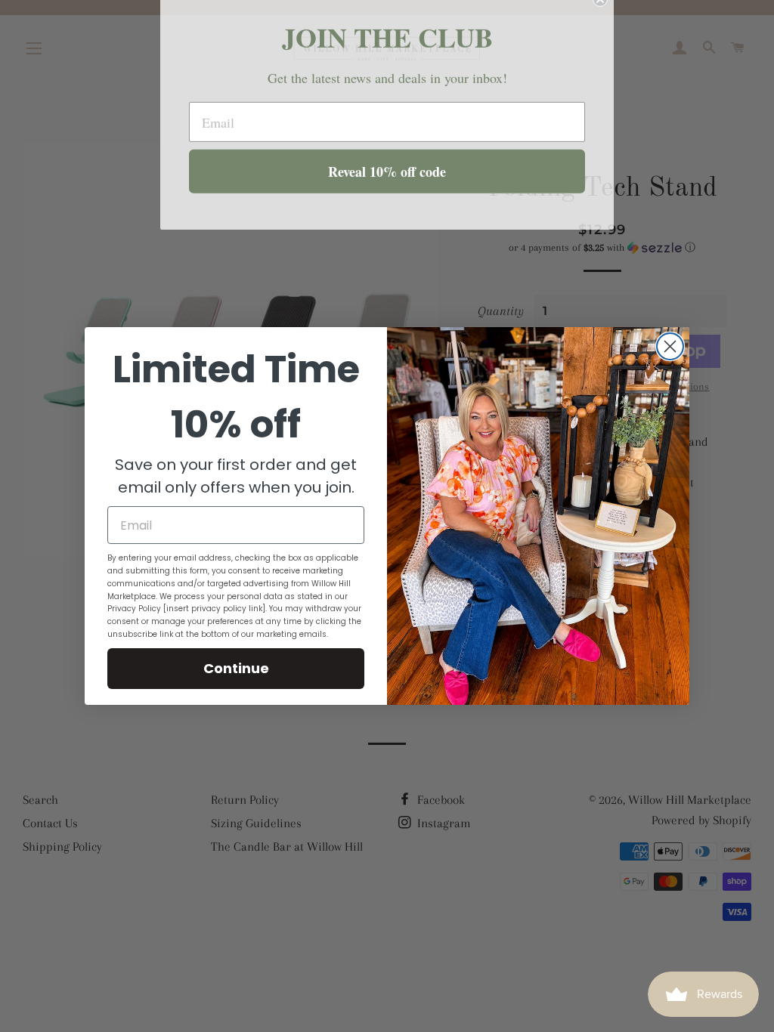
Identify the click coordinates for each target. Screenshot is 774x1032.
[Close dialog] (670, 346)
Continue (236, 668)
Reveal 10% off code (387, 186)
